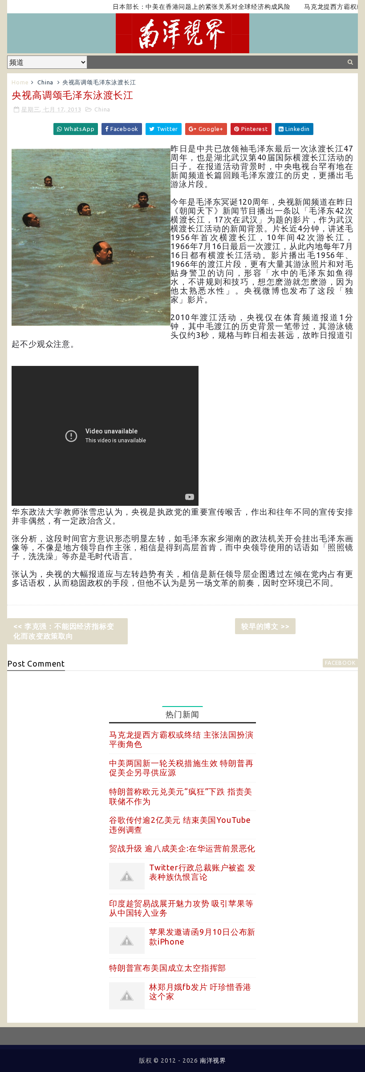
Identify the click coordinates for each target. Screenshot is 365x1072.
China (45, 82)
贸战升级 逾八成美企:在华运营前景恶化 (182, 848)
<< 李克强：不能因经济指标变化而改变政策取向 (63, 631)
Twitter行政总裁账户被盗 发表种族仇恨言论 (202, 872)
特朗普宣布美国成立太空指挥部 (167, 967)
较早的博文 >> (265, 626)
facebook (340, 663)
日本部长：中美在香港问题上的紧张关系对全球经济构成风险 (187, 6)
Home (20, 82)
